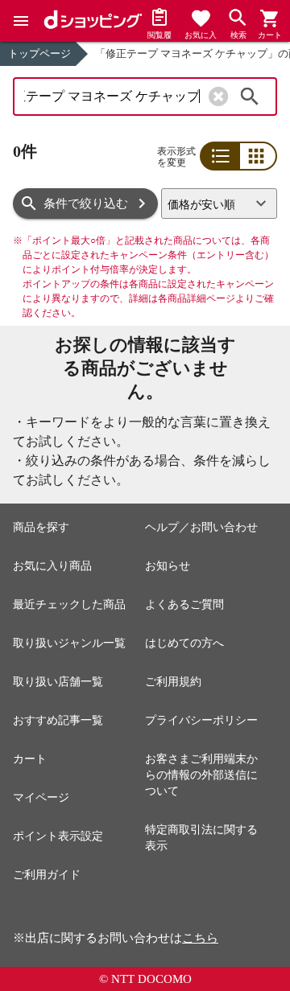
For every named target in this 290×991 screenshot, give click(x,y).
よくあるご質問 (184, 604)
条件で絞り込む (86, 203)
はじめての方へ (184, 643)
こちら (200, 937)
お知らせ (167, 566)
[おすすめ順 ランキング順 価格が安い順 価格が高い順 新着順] (219, 203)
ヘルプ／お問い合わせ (201, 527)
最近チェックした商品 (69, 604)
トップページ (39, 53)
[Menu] (21, 21)
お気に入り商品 (52, 566)
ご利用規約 (173, 682)
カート (30, 759)
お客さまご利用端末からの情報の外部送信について (201, 775)
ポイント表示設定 (58, 836)
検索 (249, 96)
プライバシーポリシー (201, 720)
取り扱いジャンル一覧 (69, 643)
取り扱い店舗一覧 (58, 682)
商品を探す (41, 527)
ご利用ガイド (47, 875)
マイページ (41, 798)
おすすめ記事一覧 (58, 720)
